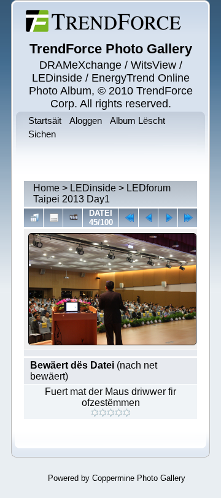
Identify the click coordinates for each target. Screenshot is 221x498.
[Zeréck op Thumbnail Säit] (33, 217)
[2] (103, 412)
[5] (127, 412)
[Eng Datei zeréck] (167, 217)
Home (46, 188)
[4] (119, 412)
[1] (95, 412)
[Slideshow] (72, 217)
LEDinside (93, 188)
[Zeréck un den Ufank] (128, 217)
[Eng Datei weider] (148, 217)
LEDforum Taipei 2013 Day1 (102, 193)
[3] (111, 412)
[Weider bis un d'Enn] (187, 217)
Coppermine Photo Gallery (138, 478)
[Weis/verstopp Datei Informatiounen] (53, 217)
